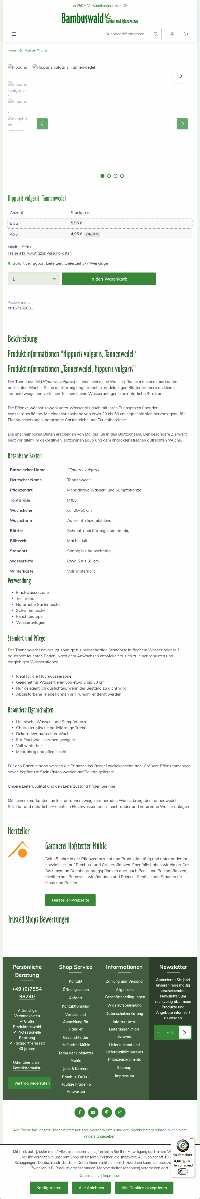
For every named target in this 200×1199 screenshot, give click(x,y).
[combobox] (126, 34)
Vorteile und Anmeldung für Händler (75, 1022)
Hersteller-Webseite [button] (70, 900)
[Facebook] (79, 1112)
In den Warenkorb (108, 279)
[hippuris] (112, 124)
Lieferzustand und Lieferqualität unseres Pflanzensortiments (124, 1052)
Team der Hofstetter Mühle (75, 1057)
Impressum (124, 1076)
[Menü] (14, 34)
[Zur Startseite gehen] (100, 18)
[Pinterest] (107, 1112)
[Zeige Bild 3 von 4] (115, 176)
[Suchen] (155, 34)
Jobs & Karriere (76, 1068)
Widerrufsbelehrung (124, 1005)
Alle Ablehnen (91, 1187)
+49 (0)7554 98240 (27, 993)
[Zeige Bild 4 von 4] (122, 176)
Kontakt (75, 981)
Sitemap (124, 1067)
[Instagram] (120, 1112)
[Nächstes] (182, 123)
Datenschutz (89, 1175)
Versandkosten (102, 1130)
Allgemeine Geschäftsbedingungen (125, 993)
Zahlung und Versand (124, 981)
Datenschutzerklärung (124, 1013)
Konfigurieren (48, 1187)
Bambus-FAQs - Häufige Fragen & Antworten (75, 1084)
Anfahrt (75, 998)
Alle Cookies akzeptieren (144, 1187)
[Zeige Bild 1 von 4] (102, 176)
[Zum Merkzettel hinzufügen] (179, 76)
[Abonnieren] (185, 1032)
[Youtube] (93, 1112)
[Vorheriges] (42, 123)
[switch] (183, 1171)
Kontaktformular (26, 1068)
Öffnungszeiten (76, 989)
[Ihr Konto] (172, 34)
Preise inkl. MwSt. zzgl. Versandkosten (40, 253)
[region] (100, 124)
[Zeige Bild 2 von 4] (109, 176)
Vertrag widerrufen (32, 1083)
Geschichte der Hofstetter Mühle (75, 1041)
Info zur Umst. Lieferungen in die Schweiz (124, 1029)
